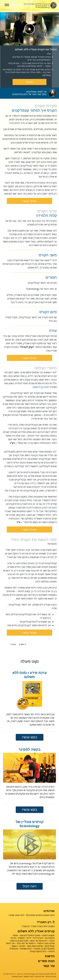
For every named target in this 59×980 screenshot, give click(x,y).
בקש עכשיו (29, 737)
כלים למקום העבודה (38, 951)
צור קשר (49, 966)
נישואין (14, 946)
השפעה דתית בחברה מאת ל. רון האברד (38, 926)
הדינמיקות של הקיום (38, 940)
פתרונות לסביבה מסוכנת (44, 948)
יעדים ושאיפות (26, 948)
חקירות (22, 946)
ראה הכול (29, 886)
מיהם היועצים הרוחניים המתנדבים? (40, 915)
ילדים (29, 937)
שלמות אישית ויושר (35, 946)
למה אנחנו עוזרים (17, 915)
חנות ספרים (46, 961)
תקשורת (21, 937)
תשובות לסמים (48, 935)
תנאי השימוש (28, 976)
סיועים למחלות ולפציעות (30, 935)
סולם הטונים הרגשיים (19, 940)
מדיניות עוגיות (39, 976)
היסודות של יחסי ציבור (25, 943)
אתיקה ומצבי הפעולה (46, 943)
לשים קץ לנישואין (41, 387)
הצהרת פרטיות (51, 976)
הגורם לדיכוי (38, 937)
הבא (14, 644)
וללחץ (31, 507)
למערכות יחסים (49, 507)
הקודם (21, 644)
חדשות (50, 956)
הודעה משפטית (17, 976)
